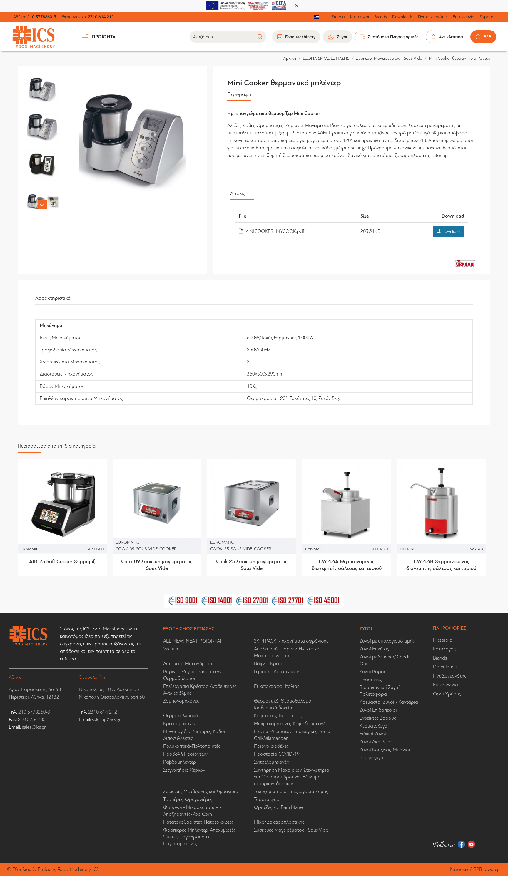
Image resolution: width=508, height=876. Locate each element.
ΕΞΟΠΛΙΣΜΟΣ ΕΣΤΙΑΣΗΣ (326, 58)
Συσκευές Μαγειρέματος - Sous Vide (389, 58)
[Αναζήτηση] (259, 37)
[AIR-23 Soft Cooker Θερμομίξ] (62, 503)
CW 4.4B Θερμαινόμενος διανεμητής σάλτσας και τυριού (441, 564)
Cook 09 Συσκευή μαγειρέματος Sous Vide (157, 564)
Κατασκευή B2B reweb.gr (475, 869)
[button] (42, 75)
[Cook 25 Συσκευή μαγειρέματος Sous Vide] (251, 503)
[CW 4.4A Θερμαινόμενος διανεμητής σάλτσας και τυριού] (346, 503)
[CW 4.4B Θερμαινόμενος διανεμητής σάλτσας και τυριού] (441, 503)
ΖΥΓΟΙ (366, 628)
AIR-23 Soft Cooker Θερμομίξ (62, 561)
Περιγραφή (239, 94)
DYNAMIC (30, 548)
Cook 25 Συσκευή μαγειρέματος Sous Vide (252, 564)
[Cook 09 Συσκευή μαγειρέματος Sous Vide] (157, 503)
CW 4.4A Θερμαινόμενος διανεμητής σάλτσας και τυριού (347, 564)
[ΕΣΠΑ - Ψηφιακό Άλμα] (246, 5)
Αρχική (289, 58)
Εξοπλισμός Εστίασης (34, 869)
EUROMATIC (127, 542)
